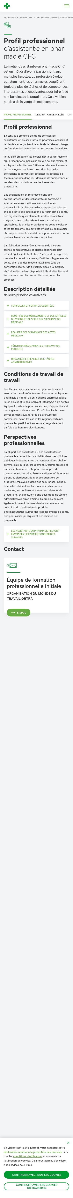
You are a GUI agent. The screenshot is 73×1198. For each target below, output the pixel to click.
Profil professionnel (18, 114)
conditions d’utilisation (27, 1156)
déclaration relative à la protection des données (33, 1152)
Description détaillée (49, 114)
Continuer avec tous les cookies (36, 1174)
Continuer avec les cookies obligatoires (36, 1186)
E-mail (21, 612)
